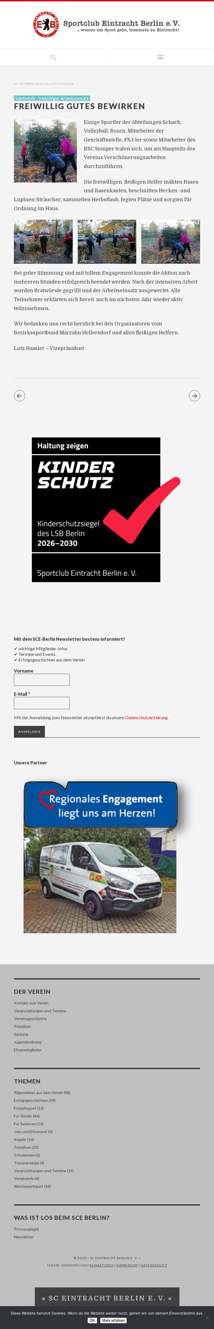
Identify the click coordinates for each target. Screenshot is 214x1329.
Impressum (127, 1265)
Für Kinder (23, 1116)
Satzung (21, 1034)
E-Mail (22, 694)
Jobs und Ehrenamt (30, 1131)
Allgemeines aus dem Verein (38, 1092)
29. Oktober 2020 (28, 83)
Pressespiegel (26, 1229)
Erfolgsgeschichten (31, 1100)
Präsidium (22, 1026)
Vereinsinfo (24, 1178)
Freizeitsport (25, 1108)
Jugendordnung (28, 1042)
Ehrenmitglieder (28, 1049)
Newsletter (24, 1236)
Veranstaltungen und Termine (40, 1010)
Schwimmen (24, 1155)
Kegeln (20, 1139)
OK (92, 1320)
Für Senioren (25, 1123)
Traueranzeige (26, 1162)
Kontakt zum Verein (31, 1003)
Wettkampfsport (28, 1186)
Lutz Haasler (62, 83)
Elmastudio (101, 1265)
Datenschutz (154, 1265)
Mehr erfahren (113, 1320)
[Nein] (207, 1317)
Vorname (23, 670)
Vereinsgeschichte (30, 1018)
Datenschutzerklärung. (147, 717)
